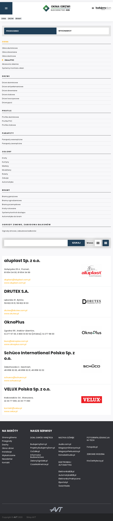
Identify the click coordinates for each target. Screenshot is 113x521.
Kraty (4, 158)
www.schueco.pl (12, 380)
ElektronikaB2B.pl (66, 471)
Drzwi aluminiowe (10, 82)
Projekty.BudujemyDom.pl (42, 447)
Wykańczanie (8, 455)
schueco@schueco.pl (15, 377)
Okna (3, 18)
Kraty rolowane (9, 208)
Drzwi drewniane (9, 90)
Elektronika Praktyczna (69, 478)
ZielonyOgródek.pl (39, 460)
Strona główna (9, 437)
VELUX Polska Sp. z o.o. (27, 389)
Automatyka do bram (12, 216)
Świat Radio (64, 485)
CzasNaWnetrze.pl (39, 464)
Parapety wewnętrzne (12, 139)
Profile (7, 110)
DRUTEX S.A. (16, 291)
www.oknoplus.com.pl (15, 344)
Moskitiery (6, 170)
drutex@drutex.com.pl (15, 310)
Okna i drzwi (8, 448)
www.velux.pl (11, 411)
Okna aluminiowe (10, 48)
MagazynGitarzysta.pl (69, 447)
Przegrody (7, 441)
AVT (16, 517)
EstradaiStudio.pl (67, 455)
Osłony (7, 151)
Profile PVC (7, 121)
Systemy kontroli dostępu (13, 212)
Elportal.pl (63, 482)
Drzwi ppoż (7, 102)
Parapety (8, 133)
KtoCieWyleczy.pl (95, 460)
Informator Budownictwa (37, 456)
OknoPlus (14, 322)
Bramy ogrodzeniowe (12, 200)
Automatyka (7, 182)
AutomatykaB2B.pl (67, 475)
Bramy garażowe (10, 196)
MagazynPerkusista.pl (69, 451)
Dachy (5, 444)
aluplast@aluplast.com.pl (17, 279)
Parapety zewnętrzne (12, 143)
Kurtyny (5, 162)
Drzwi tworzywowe (10, 98)
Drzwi (11, 18)
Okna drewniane (9, 52)
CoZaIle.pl (35, 451)
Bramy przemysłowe (11, 204)
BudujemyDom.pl (38, 444)
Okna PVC (9, 60)
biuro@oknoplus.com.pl (16, 341)
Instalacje (7, 451)
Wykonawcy (65, 31)
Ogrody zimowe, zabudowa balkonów (26, 224)
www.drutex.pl (11, 313)
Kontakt (6, 462)
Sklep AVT (31, 517)
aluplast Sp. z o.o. (22, 261)
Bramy (18, 18)
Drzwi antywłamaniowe (12, 86)
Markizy (5, 166)
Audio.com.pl (65, 444)
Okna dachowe (9, 56)
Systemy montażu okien (13, 68)
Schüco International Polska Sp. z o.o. (39, 355)
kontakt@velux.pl (13, 408)
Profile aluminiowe (10, 117)
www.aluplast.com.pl (14, 282)
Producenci (12, 31)
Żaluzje (5, 178)
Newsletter (7, 459)
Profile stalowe (9, 125)
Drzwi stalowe (8, 94)
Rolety (5, 174)
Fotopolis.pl (92, 447)
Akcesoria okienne (10, 64)
